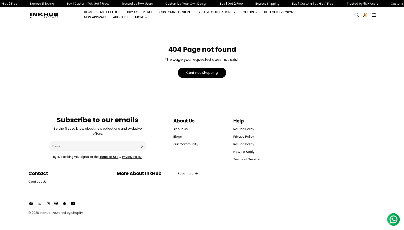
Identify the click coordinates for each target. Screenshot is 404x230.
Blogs (177, 136)
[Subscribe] (141, 146)
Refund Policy (243, 129)
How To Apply (243, 151)
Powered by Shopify (67, 212)
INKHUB (45, 212)
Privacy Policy (243, 136)
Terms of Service (246, 159)
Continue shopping (202, 72)
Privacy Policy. (132, 157)
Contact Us (37, 181)
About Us (180, 129)
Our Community (185, 144)
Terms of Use (109, 157)
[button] (158, 173)
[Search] (356, 15)
